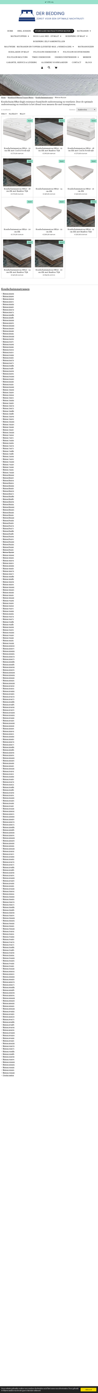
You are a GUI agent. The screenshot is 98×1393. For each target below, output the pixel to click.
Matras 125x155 (8, 854)
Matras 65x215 (8, 384)
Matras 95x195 (8, 630)
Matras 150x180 (8, 1051)
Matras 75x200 (8, 462)
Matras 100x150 (8, 646)
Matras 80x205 (8, 510)
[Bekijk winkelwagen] (56, 68)
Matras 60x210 (8, 331)
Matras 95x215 (8, 640)
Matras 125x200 (9, 878)
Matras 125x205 (8, 881)
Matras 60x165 (8, 307)
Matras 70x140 (8, 390)
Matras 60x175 (8, 312)
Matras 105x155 (8, 688)
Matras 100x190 (9, 667)
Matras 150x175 (8, 1049)
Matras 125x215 (8, 886)
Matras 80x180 (8, 496)
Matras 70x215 (8, 430)
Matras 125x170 (8, 862)
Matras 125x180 (8, 867)
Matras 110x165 (8, 739)
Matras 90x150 (8, 560)
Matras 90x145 (8, 558)
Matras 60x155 (8, 302)
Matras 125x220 (8, 889)
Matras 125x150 (8, 851)
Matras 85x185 (8, 534)
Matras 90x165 (8, 568)
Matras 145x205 (9, 1035)
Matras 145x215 (8, 1041)
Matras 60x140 (8, 294)
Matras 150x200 (9, 1062)
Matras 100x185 (8, 664)
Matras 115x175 (8, 784)
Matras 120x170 (8, 822)
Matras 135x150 (8, 931)
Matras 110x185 (8, 750)
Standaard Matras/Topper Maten (20, 97)
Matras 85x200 (8, 542)
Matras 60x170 (8, 310)
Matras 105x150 (8, 686)
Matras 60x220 (8, 336)
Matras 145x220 (9, 1043)
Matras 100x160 (9, 651)
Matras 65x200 (8, 376)
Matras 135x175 (8, 945)
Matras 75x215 (8, 470)
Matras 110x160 (8, 736)
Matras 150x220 (9, 1073)
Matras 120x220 (9, 849)
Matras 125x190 (8, 872)
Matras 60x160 (8, 304)
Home (3, 97)
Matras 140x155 (8, 974)
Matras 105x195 (8, 710)
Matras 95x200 (8, 632)
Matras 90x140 (8, 555)
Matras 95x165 (8, 614)
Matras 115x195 (8, 795)
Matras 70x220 (8, 432)
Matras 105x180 (8, 702)
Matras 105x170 (8, 696)
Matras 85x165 (8, 523)
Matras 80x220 (8, 518)
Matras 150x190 (8, 1057)
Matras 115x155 (8, 774)
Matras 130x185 (8, 910)
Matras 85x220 (60, 97)
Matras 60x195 (8, 323)
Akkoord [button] (88, 1389)
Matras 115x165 (8, 779)
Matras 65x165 (8, 358)
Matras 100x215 (8, 680)
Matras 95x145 (8, 603)
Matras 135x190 (8, 953)
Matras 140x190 (9, 993)
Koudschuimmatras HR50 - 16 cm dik (81, 190)
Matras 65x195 (8, 374)
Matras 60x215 (8, 333)
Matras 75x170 (8, 446)
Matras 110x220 (8, 768)
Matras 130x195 (8, 915)
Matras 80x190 (8, 502)
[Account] (42, 68)
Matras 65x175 (8, 363)
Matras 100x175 (8, 659)
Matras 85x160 (8, 520)
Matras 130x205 (9, 920)
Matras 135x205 (8, 961)
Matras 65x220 (8, 387)
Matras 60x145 (8, 296)
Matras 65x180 (8, 366)
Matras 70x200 (8, 422)
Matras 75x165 (8, 443)
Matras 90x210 (8, 592)
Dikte (3, 114)
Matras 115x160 (8, 776)
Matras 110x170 (8, 742)
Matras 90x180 (8, 576)
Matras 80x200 (8, 507)
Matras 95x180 (8, 622)
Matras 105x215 (8, 720)
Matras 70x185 (8, 414)
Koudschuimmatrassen (44, 97)
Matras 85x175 (8, 528)
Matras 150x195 (8, 1059)
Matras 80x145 (8, 478)
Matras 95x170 (8, 616)
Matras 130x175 (8, 905)
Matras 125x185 (8, 870)
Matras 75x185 (8, 454)
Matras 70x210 (8, 427)
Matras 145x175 (8, 1019)
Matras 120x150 (8, 811)
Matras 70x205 (8, 424)
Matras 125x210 (8, 883)
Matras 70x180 (8, 411)
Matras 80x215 (8, 515)
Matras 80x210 (8, 512)
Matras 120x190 (8, 832)
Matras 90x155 (8, 563)
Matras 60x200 (8, 326)
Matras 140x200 (9, 998)
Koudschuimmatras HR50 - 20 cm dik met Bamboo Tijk (49, 271)
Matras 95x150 (8, 606)
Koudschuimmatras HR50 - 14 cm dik (49, 190)
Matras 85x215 (8, 550)
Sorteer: (72, 110)
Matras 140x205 (9, 1001)
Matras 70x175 (8, 408)
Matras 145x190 (8, 1027)
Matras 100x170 (9, 656)
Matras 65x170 (8, 360)
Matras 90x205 (8, 590)
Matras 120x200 (9, 838)
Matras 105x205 (9, 715)
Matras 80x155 (8, 483)
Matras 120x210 (8, 843)
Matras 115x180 (8, 787)
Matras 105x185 (8, 704)
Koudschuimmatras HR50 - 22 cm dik (49, 230)
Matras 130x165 (8, 899)
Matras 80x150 (8, 480)
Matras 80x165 (8, 488)
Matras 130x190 (8, 912)
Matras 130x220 (9, 929)
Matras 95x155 (8, 608)
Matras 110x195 (8, 755)
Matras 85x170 (8, 526)
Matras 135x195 (8, 955)
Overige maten (8, 1075)
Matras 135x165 (8, 939)
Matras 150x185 (8, 1054)
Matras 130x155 (8, 894)
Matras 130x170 (8, 902)
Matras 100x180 (9, 662)
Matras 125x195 (8, 875)
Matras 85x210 (8, 547)
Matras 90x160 (8, 566)
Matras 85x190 (8, 536)
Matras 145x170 (8, 1017)
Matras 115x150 (8, 771)
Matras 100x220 (9, 683)
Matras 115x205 (8, 800)
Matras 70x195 (8, 419)
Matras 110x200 (8, 758)
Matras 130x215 (8, 926)
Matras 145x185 (8, 1025)
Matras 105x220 (9, 723)
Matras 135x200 (9, 958)
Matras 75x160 (8, 440)
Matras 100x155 (8, 648)
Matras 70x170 (8, 406)
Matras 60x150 (8, 299)
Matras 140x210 (8, 1003)
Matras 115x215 (8, 806)
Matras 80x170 (8, 491)
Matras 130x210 (8, 923)
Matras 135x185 (8, 950)
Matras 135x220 (8, 968)
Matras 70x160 (8, 400)
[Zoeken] (49, 67)
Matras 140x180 (9, 987)
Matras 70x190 (8, 416)
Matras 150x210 (8, 1067)
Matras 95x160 (8, 611)
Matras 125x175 (8, 864)
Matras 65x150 (8, 350)
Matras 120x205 (9, 841)
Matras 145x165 (8, 1014)
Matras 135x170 (8, 942)
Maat (22, 114)
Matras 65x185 (8, 368)
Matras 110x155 (8, 734)
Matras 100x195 (8, 670)
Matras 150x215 (8, 1070)
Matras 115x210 (8, 803)
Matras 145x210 (8, 1038)
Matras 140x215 (8, 1006)
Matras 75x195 (8, 459)
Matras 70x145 (8, 392)
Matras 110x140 (8, 726)
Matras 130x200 (9, 918)
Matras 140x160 (9, 977)
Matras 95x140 (8, 600)
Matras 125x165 (8, 859)
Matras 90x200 (8, 587)
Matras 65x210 (8, 382)
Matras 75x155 (8, 438)
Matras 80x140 (8, 475)
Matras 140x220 (9, 1009)
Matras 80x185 (8, 499)
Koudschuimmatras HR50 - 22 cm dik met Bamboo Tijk (49, 149)
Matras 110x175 (8, 744)
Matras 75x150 (8, 435)
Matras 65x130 (8, 339)
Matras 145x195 (8, 1030)
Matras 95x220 (8, 643)
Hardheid (13, 114)
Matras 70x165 (8, 403)
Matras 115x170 (8, 782)
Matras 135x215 (8, 966)
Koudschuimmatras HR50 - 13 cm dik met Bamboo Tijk (81, 230)
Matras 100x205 (9, 675)
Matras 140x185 (8, 990)
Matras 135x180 (8, 947)
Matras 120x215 (8, 846)
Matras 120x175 (8, 824)
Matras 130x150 (8, 891)
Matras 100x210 (8, 678)
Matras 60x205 (8, 328)
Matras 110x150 (8, 731)
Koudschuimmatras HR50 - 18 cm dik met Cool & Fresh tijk (81, 149)
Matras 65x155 (8, 352)
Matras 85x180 (8, 531)
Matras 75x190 (8, 456)
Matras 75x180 (8, 451)
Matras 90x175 (8, 574)
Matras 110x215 (8, 766)
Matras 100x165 (8, 654)
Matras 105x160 (8, 691)
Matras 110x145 (8, 728)
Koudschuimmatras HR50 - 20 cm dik (17, 230)
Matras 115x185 (8, 790)
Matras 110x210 (8, 763)
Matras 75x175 (8, 448)
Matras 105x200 (9, 712)
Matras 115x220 (8, 808)
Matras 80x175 (8, 494)
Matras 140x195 (8, 995)
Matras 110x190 (8, 752)
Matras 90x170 (8, 571)
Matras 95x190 (8, 627)
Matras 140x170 (9, 982)
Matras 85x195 (8, 539)
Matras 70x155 (8, 398)
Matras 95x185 (8, 624)
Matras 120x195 (8, 835)
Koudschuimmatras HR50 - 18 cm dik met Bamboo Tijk (17, 190)
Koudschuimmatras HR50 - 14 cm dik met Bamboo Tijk (17, 271)
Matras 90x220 (8, 598)
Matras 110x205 (8, 760)
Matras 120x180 (8, 827)
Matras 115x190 (8, 792)
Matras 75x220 (8, 472)
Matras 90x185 (8, 579)
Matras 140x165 (8, 979)
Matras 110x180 (8, 747)
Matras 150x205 (9, 1065)
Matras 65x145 (8, 347)
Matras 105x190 (8, 707)
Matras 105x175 (8, 699)
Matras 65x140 (8, 344)
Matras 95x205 (8, 635)
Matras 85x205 (8, 544)
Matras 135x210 (8, 963)
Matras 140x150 (8, 971)
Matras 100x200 (9, 672)
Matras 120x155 (8, 814)
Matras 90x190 (8, 582)
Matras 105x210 (8, 718)
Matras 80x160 (8, 486)
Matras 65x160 (8, 355)
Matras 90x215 (8, 595)
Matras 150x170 (8, 1046)
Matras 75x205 (8, 464)
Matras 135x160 (8, 937)
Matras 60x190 (8, 320)
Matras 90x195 (8, 584)
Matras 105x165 (8, 694)
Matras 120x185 (8, 830)
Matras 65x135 (8, 342)
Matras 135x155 (8, 934)
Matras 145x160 (8, 1011)
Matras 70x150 (8, 395)
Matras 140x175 (8, 985)
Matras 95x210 (8, 638)
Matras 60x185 (8, 318)
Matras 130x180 (8, 907)
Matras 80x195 (8, 504)
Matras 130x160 (8, 897)
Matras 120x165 (8, 819)
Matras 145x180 (8, 1022)
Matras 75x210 (8, 467)
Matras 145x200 (9, 1033)
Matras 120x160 (8, 816)
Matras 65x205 (8, 379)
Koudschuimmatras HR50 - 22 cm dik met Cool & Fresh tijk (17, 149)
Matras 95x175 (8, 619)
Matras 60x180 (8, 315)
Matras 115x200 (8, 798)
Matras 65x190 (8, 371)
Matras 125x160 (8, 856)
